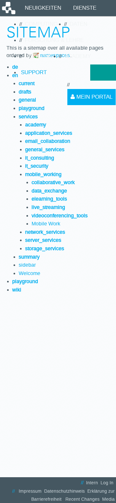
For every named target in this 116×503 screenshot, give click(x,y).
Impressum (30, 491)
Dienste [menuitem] (84, 8)
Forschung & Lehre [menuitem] (54, 40)
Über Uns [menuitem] (39, 56)
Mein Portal (93, 97)
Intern (92, 482)
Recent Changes (82, 499)
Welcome (29, 273)
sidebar (27, 265)
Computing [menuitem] (41, 24)
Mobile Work (46, 223)
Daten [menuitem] (78, 24)
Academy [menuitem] (77, 56)
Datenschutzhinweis (64, 491)
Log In (107, 482)
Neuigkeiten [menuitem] (43, 8)
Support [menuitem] (34, 72)
